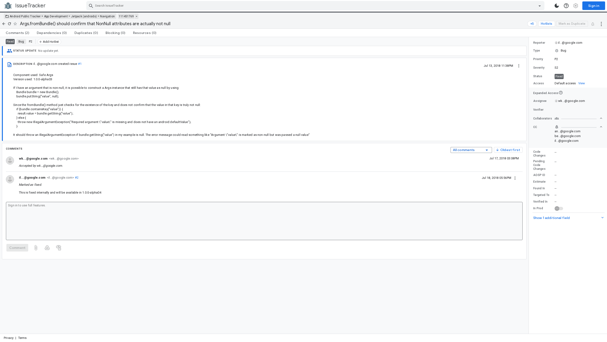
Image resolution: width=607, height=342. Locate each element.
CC (535, 127)
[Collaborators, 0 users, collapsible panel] (578, 118)
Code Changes (539, 153)
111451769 (126, 16)
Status (538, 76)
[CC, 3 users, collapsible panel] (578, 127)
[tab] (17, 33)
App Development (56, 16)
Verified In (540, 201)
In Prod (538, 208)
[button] (567, 50)
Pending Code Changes (539, 165)
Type (536, 50)
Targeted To (541, 195)
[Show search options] (540, 6)
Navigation (107, 16)
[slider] (529, 185)
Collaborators (542, 118)
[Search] (91, 6)
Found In (539, 188)
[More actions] (601, 24)
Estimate (539, 181)
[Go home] (4, 24)
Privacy (9, 338)
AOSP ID (539, 175)
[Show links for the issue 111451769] (136, 16)
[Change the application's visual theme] (556, 5)
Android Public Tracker (25, 16)
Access (538, 83)
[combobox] (316, 6)
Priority (538, 59)
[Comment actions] (515, 177)
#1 (80, 64)
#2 (76, 177)
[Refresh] (9, 24)
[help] (566, 5)
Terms (22, 338)
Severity (538, 67)
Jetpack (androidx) (84, 16)
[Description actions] (519, 65)
